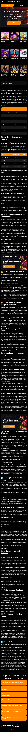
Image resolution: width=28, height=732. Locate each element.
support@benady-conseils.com (17, 725)
